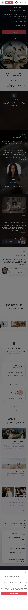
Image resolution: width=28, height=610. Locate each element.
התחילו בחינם (9, 2)
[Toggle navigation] (2, 2)
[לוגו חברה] (21, 2)
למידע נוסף (14, 602)
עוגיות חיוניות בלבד (14, 598)
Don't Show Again (14, 607)
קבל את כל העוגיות (14, 593)
